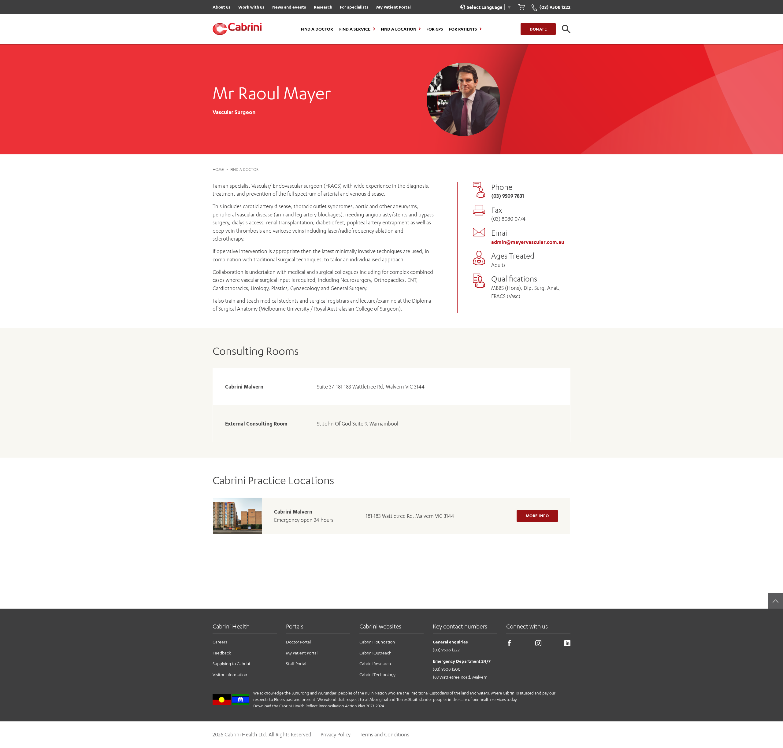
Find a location (398, 29)
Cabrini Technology (377, 674)
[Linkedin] (567, 644)
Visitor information (230, 674)
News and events (289, 6)
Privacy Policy (336, 734)
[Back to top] (775, 601)
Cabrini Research (375, 663)
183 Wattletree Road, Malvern (460, 677)
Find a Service (354, 29)
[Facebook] (509, 644)
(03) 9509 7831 (507, 196)
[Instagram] (538, 644)
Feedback (222, 652)
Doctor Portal (298, 641)
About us (222, 6)
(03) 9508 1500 (447, 669)
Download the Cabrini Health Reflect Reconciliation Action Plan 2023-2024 (318, 705)
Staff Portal (296, 663)
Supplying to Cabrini (231, 663)
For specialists (354, 6)
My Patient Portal (393, 6)
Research (323, 6)
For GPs (434, 29)
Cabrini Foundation (377, 641)
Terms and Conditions (384, 734)
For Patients (463, 29)
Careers (220, 641)
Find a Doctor (317, 29)
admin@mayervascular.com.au (527, 242)
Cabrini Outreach (375, 652)
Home (218, 169)
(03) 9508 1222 (446, 649)
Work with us (251, 6)
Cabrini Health (231, 626)
